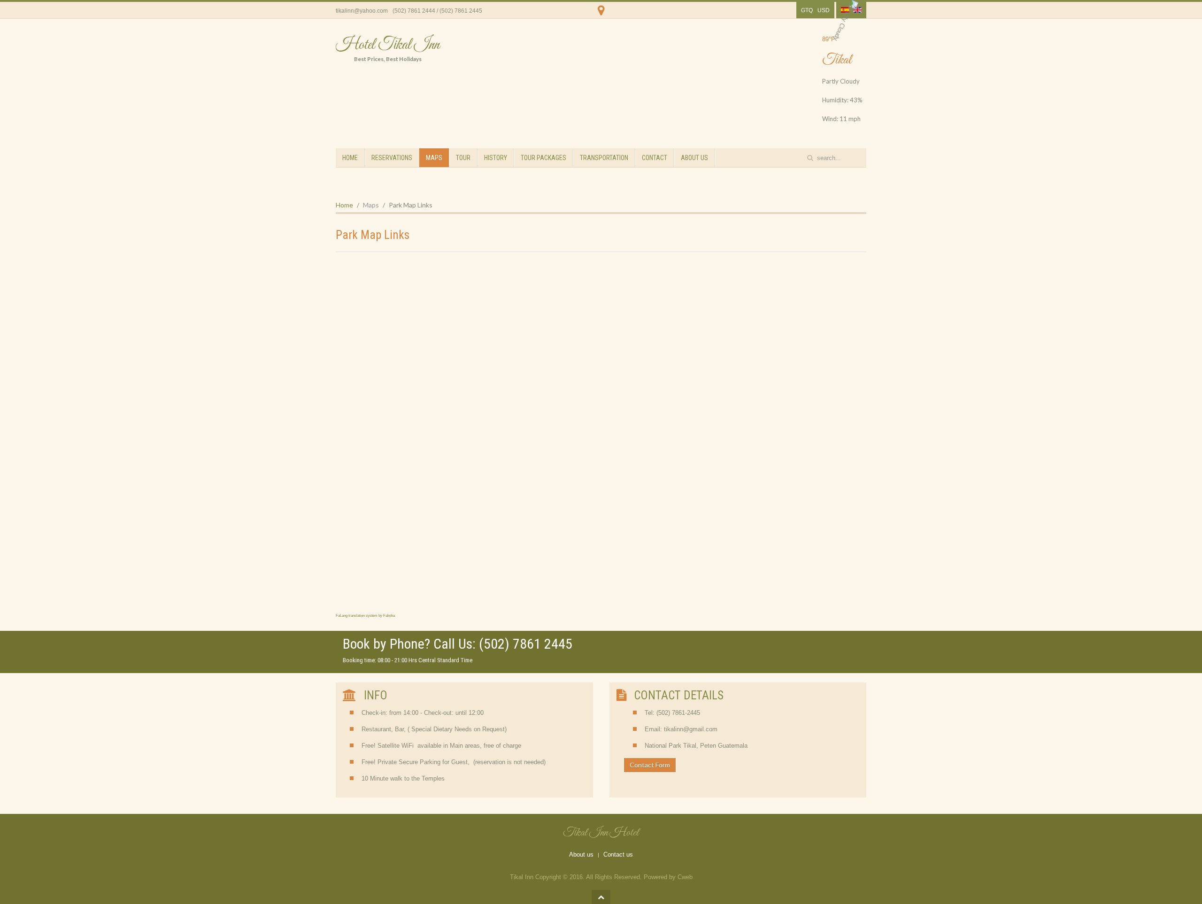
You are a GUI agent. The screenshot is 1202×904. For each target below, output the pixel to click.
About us (581, 854)
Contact (654, 157)
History (495, 157)
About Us (694, 157)
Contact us (618, 854)
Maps (434, 157)
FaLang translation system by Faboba (365, 615)
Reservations (391, 157)
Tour (463, 157)
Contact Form (650, 765)
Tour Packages (543, 157)
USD (823, 10)
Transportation (604, 157)
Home (350, 157)
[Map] (601, 16)
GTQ (807, 10)
